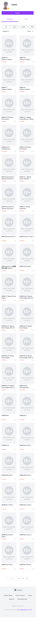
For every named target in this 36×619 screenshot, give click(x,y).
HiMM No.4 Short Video (7, 535)
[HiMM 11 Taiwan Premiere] (27, 194)
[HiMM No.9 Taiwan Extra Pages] (27, 314)
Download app (22, 599)
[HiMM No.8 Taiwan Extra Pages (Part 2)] (27, 343)
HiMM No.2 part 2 (25, 505)
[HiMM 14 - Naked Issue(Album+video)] (27, 105)
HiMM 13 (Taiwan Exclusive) (25, 148)
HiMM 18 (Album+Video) (25, 58)
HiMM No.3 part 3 (25, 535)
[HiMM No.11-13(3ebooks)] (9, 135)
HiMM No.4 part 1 (7, 564)
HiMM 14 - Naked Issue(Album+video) (27, 118)
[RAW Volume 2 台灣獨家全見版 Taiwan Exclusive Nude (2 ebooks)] (9, 254)
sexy (14, 27)
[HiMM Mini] (9, 403)
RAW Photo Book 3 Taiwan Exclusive (8, 207)
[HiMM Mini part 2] (27, 463)
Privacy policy (20, 595)
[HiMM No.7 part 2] (9, 492)
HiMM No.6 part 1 (25, 445)
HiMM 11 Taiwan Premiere (25, 207)
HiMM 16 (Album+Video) (25, 88)
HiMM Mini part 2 (25, 475)
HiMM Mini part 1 (7, 475)
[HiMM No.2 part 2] (27, 492)
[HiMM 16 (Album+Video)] (27, 75)
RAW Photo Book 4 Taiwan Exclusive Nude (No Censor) (8, 178)
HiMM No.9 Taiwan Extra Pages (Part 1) (8, 327)
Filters (29, 31)
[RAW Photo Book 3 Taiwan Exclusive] (9, 194)
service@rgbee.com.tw (24, 609)
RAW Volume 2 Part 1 (27, 236)
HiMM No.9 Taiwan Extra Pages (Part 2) (26, 297)
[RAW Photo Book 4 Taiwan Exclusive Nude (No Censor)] (9, 164)
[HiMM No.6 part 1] (27, 433)
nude (23, 27)
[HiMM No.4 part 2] (27, 552)
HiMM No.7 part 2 (7, 505)
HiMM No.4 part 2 (25, 564)
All (6, 27)
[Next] (27, 578)
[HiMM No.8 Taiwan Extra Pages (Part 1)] (9, 373)
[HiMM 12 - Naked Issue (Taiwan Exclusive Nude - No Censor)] (27, 164)
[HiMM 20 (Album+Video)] (9, 45)
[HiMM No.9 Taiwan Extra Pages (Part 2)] (27, 284)
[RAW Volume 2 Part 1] (27, 224)
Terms (30, 595)
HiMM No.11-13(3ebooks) (6, 148)
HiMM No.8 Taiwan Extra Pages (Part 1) (8, 386)
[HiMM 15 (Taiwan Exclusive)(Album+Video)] (9, 105)
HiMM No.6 (5, 445)
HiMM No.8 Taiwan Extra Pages (8, 356)
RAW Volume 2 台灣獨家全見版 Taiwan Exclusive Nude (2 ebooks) (9, 267)
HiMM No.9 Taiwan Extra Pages (26, 327)
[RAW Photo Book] (27, 254)
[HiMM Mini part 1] (9, 463)
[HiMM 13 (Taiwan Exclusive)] (27, 135)
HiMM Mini (5, 415)
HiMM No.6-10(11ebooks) (24, 386)
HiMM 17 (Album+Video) (7, 88)
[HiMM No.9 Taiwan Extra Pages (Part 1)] (9, 314)
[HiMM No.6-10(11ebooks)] (27, 373)
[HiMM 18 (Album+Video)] (27, 45)
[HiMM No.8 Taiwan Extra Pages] (9, 343)
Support (11, 599)
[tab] (10, 19)
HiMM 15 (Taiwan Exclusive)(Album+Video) (7, 118)
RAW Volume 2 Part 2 (9, 236)
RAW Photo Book (25, 266)
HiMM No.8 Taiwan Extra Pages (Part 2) (26, 356)
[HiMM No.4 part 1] (9, 552)
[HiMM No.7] (27, 403)
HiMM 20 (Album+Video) (7, 58)
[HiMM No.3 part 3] (27, 522)
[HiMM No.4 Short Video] (9, 522)
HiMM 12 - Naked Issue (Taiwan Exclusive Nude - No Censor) (26, 178)
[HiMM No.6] (9, 433)
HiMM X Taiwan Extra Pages (9, 297)
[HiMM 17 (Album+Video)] (9, 75)
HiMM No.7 (23, 415)
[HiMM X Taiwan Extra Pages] (9, 284)
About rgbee (8, 595)
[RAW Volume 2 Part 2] (9, 224)
